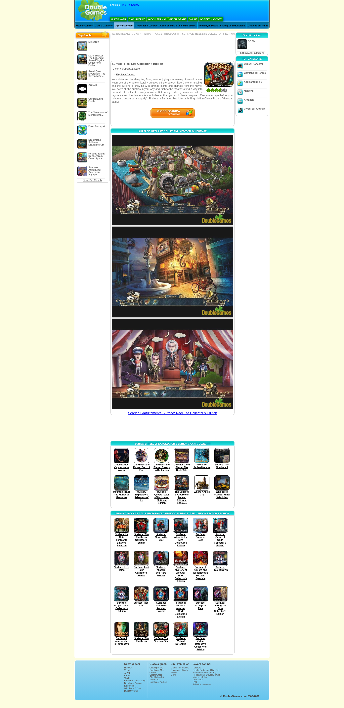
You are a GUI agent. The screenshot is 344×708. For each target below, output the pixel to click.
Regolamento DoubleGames (206, 675)
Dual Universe (131, 691)
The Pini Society (130, 5)
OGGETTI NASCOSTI (167, 33)
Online (193, 19)
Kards (127, 675)
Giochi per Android (254, 108)
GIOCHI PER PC (143, 33)
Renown (128, 667)
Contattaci (197, 679)
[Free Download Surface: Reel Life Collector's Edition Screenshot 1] (172, 180)
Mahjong (248, 90)
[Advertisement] (172, 48)
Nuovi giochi (132, 663)
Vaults (127, 678)
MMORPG (155, 679)
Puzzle (214, 25)
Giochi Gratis (177, 19)
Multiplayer (118, 19)
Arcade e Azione (84, 25)
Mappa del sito (200, 677)
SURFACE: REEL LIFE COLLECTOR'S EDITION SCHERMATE (172, 131)
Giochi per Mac (157, 19)
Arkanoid (249, 99)
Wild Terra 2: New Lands (132, 689)
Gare (173, 675)
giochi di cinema (187, 25)
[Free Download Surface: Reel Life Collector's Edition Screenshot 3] (172, 364)
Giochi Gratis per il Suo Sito (206, 670)
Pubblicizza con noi (202, 684)
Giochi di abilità (157, 677)
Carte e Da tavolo (104, 25)
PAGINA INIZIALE (120, 33)
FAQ (195, 682)
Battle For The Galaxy (135, 680)
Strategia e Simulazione (232, 25)
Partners (197, 667)
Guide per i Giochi (179, 670)
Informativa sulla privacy (204, 672)
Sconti (174, 672)
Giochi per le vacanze (146, 25)
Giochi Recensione (180, 667)
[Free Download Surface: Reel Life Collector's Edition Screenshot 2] (172, 271)
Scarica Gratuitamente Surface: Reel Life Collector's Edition (172, 413)
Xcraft (127, 670)
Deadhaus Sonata (133, 683)
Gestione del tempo (258, 25)
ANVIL (127, 673)
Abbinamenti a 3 (168, 25)
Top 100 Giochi (92, 180)
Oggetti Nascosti (211, 19)
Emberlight (129, 686)
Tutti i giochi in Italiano (252, 53)
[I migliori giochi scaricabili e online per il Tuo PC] (92, 11)
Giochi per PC (137, 19)
